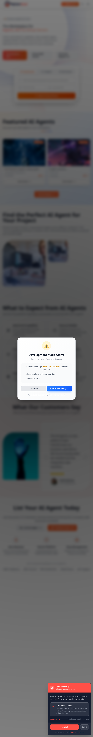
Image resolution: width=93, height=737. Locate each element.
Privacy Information (76, 732)
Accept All (64, 727)
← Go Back (33, 388)
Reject (84, 727)
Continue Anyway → (59, 388)
